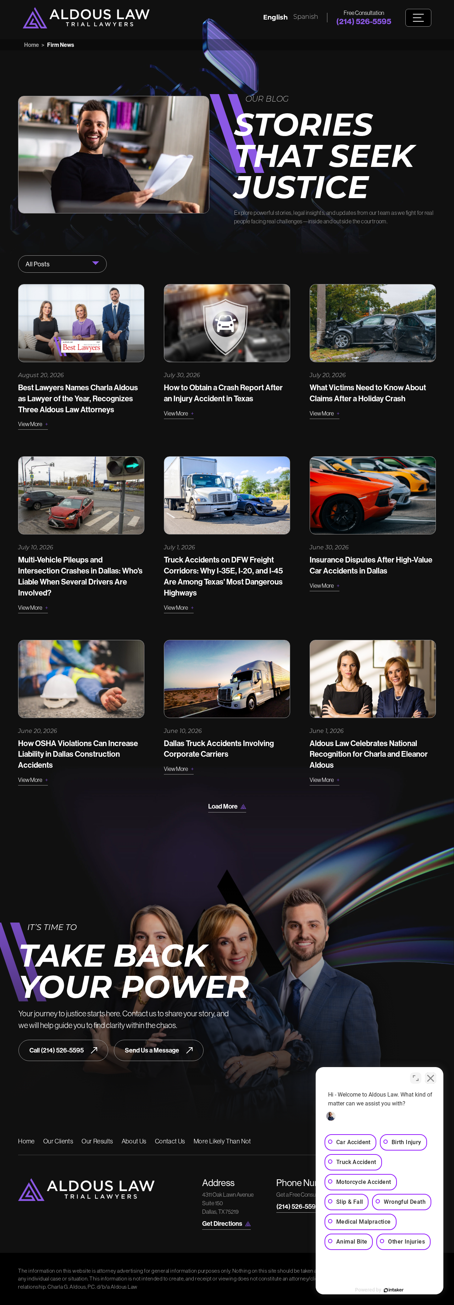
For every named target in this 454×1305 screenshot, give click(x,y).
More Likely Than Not (222, 1141)
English (275, 17)
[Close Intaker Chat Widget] (430, 1078)
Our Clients (58, 1141)
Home (31, 44)
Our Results (97, 1141)
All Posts (38, 264)
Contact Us (170, 1141)
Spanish (305, 17)
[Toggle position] (415, 1078)
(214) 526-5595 (363, 21)
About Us (134, 1141)
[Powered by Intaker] (393, 1290)
